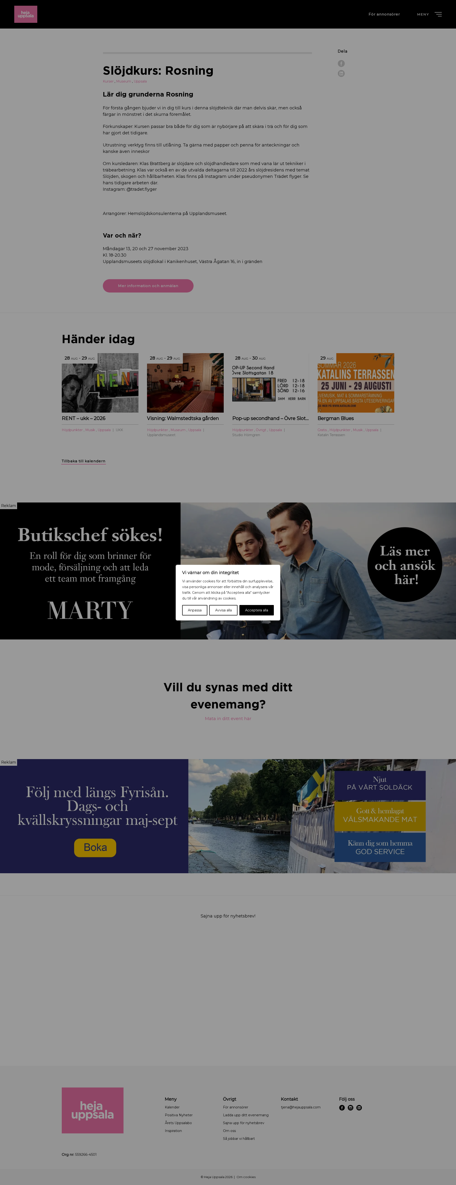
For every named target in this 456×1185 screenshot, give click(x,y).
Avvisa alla (223, 610)
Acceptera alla (256, 610)
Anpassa (195, 610)
